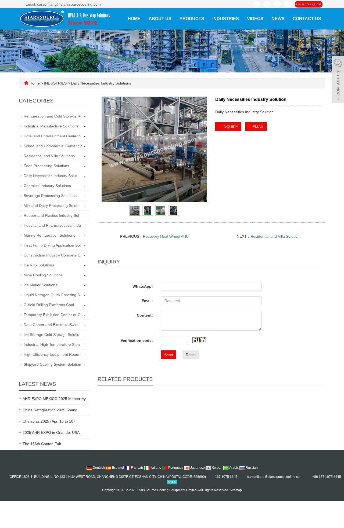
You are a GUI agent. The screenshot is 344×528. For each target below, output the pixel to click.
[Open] (338, 80)
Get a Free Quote (308, 4)
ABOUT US (160, 18)
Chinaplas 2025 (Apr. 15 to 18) (49, 421)
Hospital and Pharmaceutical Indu (52, 225)
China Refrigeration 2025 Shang (50, 410)
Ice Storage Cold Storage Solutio (51, 334)
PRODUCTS (192, 18)
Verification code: (137, 340)
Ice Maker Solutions (40, 285)
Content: (145, 315)
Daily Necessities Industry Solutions (100, 83)
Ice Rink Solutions (39, 265)
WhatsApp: (142, 286)
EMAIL (258, 126)
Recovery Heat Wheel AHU (166, 236)
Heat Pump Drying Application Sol (52, 245)
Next (200, 149)
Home (134, 18)
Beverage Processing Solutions (50, 195)
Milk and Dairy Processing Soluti (51, 205)
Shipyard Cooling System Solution (52, 364)
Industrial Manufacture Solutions (51, 126)
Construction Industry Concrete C (52, 255)
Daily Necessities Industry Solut (50, 176)
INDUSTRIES (225, 18)
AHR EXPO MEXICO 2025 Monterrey (54, 399)
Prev (108, 149)
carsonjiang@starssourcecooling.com (274, 477)
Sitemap (236, 490)
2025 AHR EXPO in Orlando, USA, (52, 432)
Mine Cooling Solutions (43, 275)
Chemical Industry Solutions (47, 186)
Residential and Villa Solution (275, 236)
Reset (191, 355)
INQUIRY (229, 126)
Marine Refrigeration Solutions (49, 235)
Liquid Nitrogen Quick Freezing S (52, 295)
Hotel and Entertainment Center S (52, 136)
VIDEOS (255, 18)
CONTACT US (307, 18)
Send (168, 355)
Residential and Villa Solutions (49, 156)
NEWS (278, 18)
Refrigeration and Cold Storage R (52, 116)
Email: (147, 301)
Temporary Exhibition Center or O (52, 315)
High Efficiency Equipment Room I (52, 354)
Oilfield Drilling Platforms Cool (49, 305)
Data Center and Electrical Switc (51, 324)
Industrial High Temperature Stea (52, 344)
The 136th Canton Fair (42, 444)
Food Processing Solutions (46, 166)
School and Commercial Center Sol (53, 146)
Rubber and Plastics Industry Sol (51, 215)
